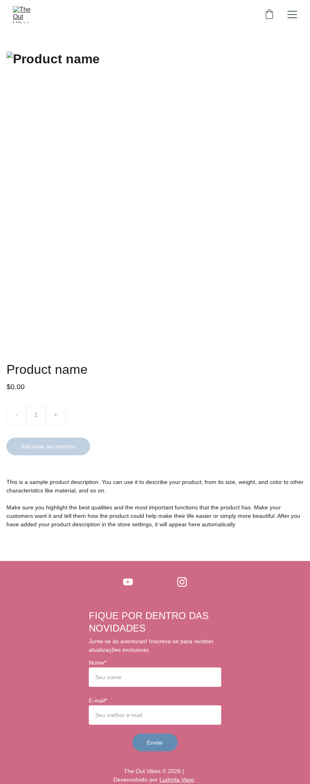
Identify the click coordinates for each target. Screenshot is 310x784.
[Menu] (292, 14)
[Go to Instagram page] (182, 582)
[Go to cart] (269, 15)
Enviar (155, 742)
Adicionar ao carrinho (48, 446)
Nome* (97, 662)
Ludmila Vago (176, 779)
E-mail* (98, 700)
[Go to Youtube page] (128, 582)
